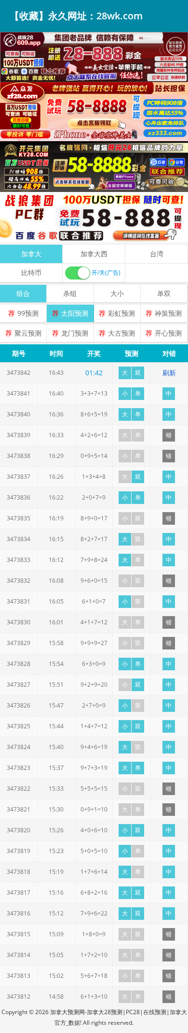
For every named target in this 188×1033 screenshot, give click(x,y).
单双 (164, 293)
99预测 (28, 313)
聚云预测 (27, 333)
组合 (23, 293)
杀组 (70, 293)
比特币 (31, 272)
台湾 (156, 253)
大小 (117, 293)
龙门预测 (74, 333)
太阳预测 (74, 313)
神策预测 (168, 313)
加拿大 (31, 253)
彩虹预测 (121, 313)
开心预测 (168, 333)
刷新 (169, 372)
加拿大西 (94, 253)
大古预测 (121, 333)
